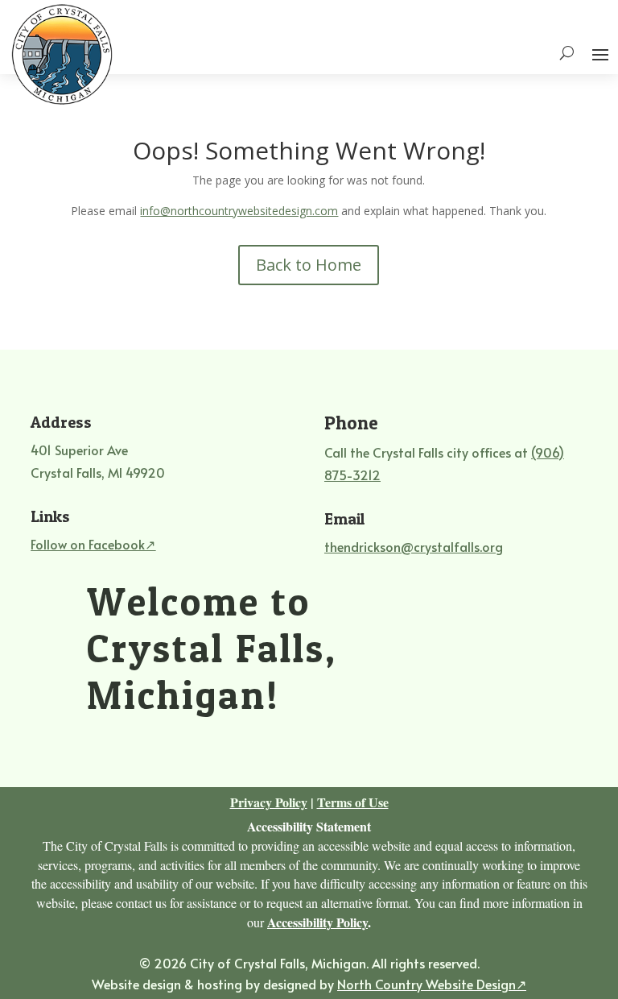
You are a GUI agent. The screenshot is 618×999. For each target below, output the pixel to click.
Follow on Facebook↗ (93, 544)
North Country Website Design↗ (431, 984)
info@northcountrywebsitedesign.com (239, 210)
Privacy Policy (268, 802)
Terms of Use (353, 802)
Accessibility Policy (317, 922)
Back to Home (308, 265)
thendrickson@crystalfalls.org (413, 546)
